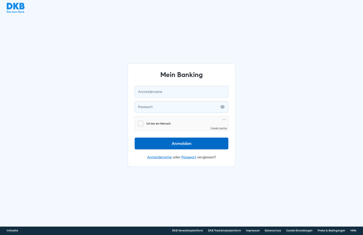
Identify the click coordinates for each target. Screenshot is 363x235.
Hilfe (353, 230)
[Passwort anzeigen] (222, 107)
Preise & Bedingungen (331, 230)
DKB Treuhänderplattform (224, 230)
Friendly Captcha (218, 128)
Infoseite (12, 230)
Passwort (145, 107)
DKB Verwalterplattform (187, 230)
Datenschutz (273, 230)
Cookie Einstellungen (299, 230)
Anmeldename (150, 91)
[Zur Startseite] (16, 11)
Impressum (253, 230)
